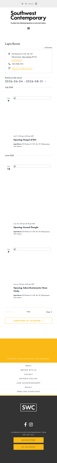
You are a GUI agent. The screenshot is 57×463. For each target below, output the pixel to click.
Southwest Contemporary (28, 17)
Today (28, 312)
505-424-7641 (28, 435)
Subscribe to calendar (27, 321)
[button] (36, 3)
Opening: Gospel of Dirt (25, 139)
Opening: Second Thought (26, 227)
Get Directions (17, 60)
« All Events (48, 47)
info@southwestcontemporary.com (28, 432)
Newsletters (29, 440)
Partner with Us (29, 370)
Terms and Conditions (28, 392)
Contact (28, 374)
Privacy (28, 387)
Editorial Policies (28, 379)
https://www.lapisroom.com (22, 68)
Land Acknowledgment (28, 383)
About (28, 366)
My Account (28, 447)
